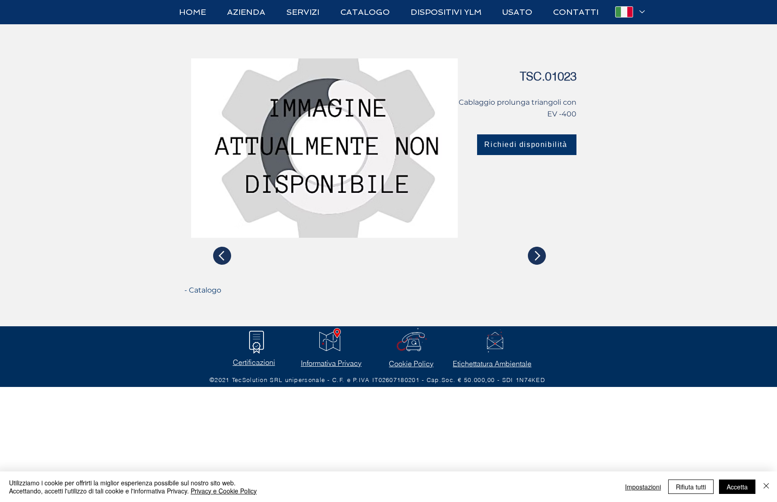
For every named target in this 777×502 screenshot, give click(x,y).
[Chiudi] (766, 487)
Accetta (737, 486)
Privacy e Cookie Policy (224, 490)
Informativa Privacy (331, 363)
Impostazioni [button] (643, 486)
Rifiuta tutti (691, 486)
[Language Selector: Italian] (629, 12)
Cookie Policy (411, 363)
